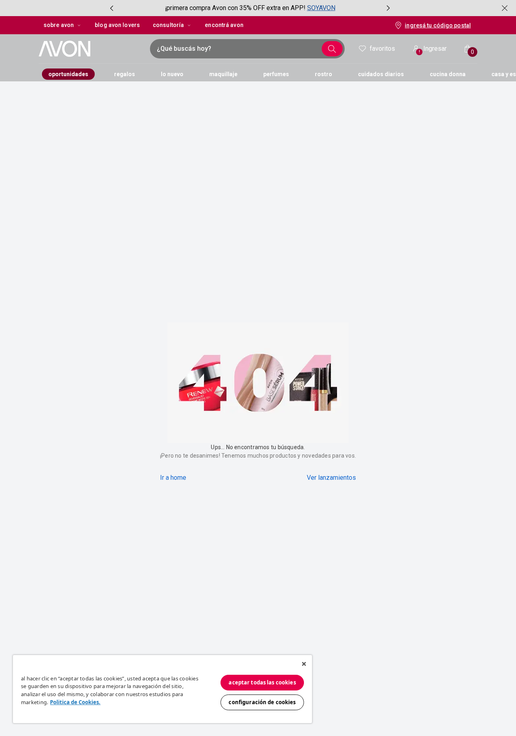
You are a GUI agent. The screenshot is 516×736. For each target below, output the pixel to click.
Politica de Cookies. (75, 702)
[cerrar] (505, 8)
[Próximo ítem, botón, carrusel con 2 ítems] (388, 8)
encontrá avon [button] (224, 25)
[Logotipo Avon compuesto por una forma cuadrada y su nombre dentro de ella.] (90, 48)
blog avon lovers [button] (117, 25)
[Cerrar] (304, 663)
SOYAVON (321, 8)
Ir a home (173, 477)
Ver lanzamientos (331, 477)
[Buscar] (332, 48)
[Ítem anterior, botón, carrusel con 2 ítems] (111, 8)
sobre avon (59, 25)
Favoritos (382, 48)
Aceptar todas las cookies (262, 682)
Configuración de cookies (262, 702)
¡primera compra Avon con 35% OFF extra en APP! (235, 8)
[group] (250, 8)
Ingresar (433, 50)
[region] (162, 689)
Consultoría (168, 25)
